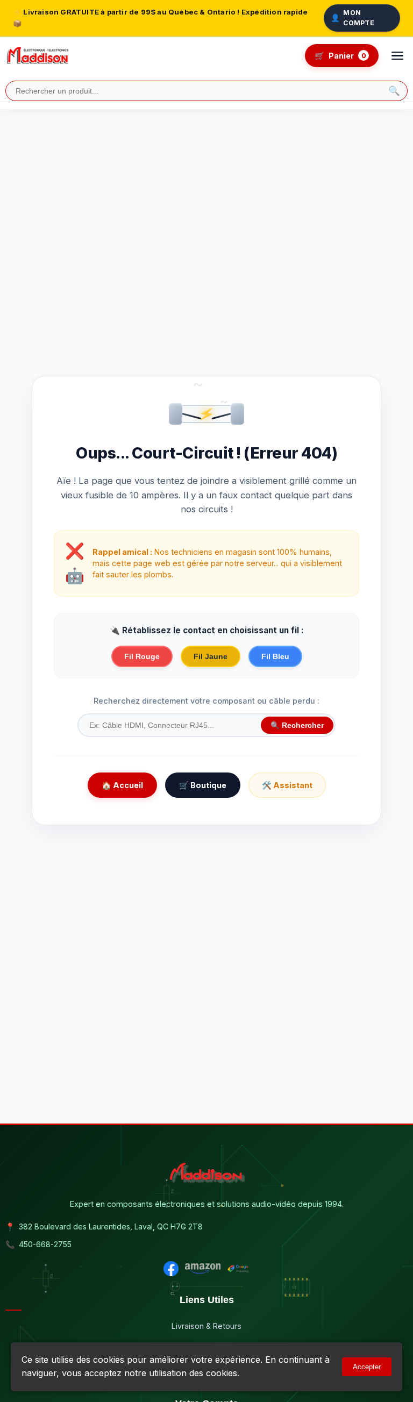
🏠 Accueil (122, 785)
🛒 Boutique (202, 785)
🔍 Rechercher (297, 725)
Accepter (367, 1367)
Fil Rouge (142, 656)
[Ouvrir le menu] (397, 56)
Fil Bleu (275, 656)
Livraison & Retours (206, 1326)
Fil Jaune (210, 656)
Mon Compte (352, 18)
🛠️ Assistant (287, 785)
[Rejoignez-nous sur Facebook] (171, 1268)
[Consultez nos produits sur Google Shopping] (238, 1268)
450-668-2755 (45, 1244)
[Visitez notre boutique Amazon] (202, 1268)
